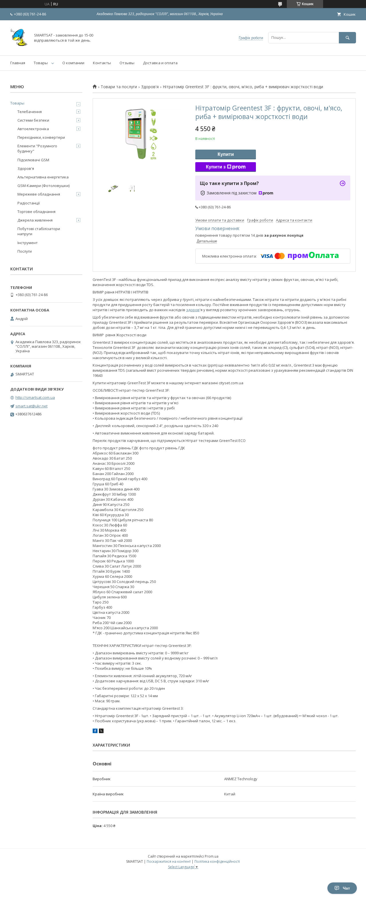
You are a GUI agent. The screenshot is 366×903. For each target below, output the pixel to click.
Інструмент (27, 242)
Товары (41, 62)
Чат (346, 888)
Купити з (216, 166)
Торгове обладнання (36, 211)
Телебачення (29, 111)
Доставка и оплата (160, 62)
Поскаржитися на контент (169, 861)
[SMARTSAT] (18, 48)
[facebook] (95, 731)
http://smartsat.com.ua (35, 397)
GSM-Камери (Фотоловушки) (43, 185)
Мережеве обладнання (38, 194)
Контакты (102, 62)
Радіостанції (28, 203)
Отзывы (127, 62)
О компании (73, 62)
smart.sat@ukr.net (31, 406)
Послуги (24, 251)
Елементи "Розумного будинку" (37, 148)
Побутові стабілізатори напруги (38, 231)
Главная (17, 62)
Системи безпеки (33, 120)
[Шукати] (347, 37)
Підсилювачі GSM (33, 159)
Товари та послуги (119, 87)
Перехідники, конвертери (41, 137)
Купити (226, 154)
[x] (101, 731)
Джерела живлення (35, 220)
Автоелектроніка (33, 128)
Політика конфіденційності (217, 861)
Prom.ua (211, 856)
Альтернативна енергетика (43, 177)
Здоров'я (150, 87)
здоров (193, 309)
